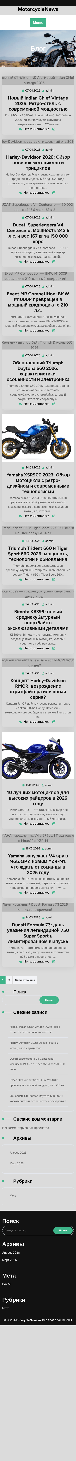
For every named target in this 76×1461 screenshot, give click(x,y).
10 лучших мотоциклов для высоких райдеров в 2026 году (38, 798)
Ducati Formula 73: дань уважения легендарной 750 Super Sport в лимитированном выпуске (38, 933)
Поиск (19, 992)
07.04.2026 (33, 90)
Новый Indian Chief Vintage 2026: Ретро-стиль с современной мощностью (38, 103)
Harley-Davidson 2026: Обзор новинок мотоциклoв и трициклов (38, 162)
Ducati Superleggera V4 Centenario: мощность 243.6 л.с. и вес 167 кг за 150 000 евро (38, 233)
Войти (6, 1284)
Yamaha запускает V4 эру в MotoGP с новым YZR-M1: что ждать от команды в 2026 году (38, 864)
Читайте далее (36, 80)
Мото (13, 1195)
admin (49, 90)
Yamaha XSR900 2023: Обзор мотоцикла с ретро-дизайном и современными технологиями (38, 483)
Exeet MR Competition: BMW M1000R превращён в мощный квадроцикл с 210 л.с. (38, 302)
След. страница (25, 980)
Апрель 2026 (18, 1152)
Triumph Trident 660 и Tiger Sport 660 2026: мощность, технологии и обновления (38, 553)
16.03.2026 (33, 785)
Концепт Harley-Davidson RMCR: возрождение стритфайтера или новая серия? (38, 689)
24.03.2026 (33, 467)
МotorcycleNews (38, 9)
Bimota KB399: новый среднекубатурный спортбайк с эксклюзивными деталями (38, 620)
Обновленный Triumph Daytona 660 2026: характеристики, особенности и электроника (38, 371)
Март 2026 (16, 1163)
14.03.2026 (33, 917)
